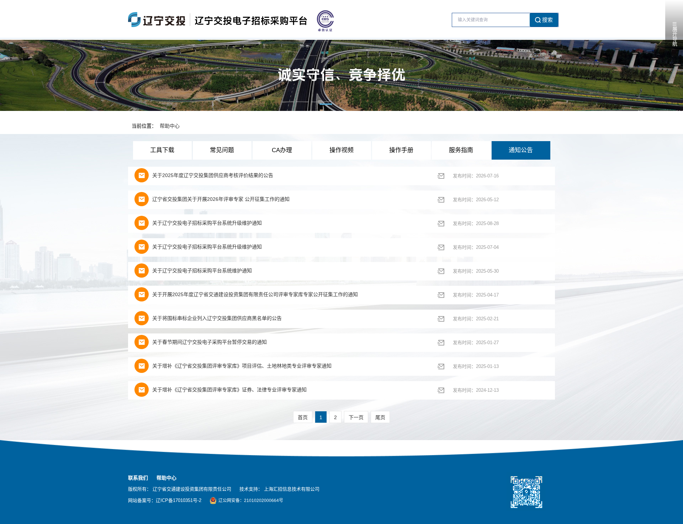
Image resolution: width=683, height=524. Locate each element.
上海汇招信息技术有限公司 (291, 489)
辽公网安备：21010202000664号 (250, 500)
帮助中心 (170, 126)
